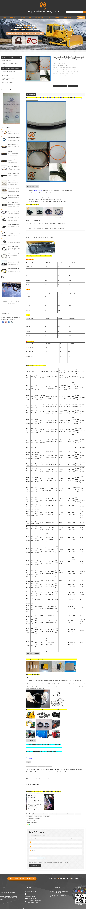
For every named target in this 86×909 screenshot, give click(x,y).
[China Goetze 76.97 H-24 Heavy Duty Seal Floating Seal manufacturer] (4, 175)
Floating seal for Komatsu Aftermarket (10, 63)
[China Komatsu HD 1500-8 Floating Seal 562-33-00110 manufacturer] (4, 204)
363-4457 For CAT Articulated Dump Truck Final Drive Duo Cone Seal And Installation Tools (14, 188)
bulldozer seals (61, 813)
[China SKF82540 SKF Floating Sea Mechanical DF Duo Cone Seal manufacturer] (4, 263)
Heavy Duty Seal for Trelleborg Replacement (8, 79)
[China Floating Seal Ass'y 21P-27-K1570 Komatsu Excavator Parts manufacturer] (4, 146)
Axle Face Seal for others (7, 82)
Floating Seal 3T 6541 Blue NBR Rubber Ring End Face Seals (14, 137)
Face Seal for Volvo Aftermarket (8, 71)
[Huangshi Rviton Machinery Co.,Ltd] (43, 5)
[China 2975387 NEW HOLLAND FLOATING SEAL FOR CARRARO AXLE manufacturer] (4, 219)
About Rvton (13, 17)
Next (21, 105)
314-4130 (59, 97)
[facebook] (3, 322)
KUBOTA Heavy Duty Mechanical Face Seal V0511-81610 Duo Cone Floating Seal (14, 159)
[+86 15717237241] (29, 824)
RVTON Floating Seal (6, 60)
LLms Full (83, 908)
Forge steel (78, 813)
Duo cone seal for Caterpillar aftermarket (33, 50)
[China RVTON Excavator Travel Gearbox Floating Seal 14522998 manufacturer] (4, 153)
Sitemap (74, 908)
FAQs (48, 17)
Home (4, 17)
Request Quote (39, 17)
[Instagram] (9, 322)
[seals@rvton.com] (27, 824)
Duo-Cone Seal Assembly (48, 97)
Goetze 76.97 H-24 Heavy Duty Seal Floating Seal (14, 173)
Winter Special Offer (6, 85)
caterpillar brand (44, 813)
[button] (40, 48)
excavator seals (53, 813)
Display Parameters (60, 86)
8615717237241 (31, 894)
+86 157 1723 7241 (31, 891)
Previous (1, 105)
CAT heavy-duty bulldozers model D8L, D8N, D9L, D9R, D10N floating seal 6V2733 (14, 224)
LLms (78, 908)
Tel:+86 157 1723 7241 (37, 14)
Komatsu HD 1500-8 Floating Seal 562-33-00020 (14, 210)
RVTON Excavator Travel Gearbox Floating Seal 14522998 (14, 151)
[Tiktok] (12, 322)
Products (22, 17)
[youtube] (6, 322)
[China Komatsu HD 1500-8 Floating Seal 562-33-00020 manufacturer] (4, 212)
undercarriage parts (70, 813)
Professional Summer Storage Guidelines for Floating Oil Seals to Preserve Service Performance (17, 301)
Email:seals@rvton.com (48, 14)
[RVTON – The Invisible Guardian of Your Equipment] (43, 34)
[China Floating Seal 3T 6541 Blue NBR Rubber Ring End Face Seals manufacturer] (4, 139)
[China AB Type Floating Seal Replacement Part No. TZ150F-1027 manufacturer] (4, 255)
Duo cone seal (30, 816)
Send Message (35, 865)
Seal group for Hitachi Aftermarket (9, 65)
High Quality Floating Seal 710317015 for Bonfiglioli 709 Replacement (14, 166)
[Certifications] (16, 104)
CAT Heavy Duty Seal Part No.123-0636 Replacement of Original (14, 239)
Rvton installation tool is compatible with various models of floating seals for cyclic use (14, 180)
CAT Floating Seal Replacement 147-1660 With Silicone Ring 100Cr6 (14, 129)
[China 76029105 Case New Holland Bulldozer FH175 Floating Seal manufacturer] (4, 234)
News (30, 17)
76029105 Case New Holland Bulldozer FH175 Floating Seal (14, 231)
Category (22, 50)
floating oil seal (38, 190)
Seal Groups (46, 816)
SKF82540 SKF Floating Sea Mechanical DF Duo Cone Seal (14, 261)
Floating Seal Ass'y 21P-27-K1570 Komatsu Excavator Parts (14, 144)
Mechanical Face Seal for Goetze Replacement (9, 74)
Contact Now (73, 86)
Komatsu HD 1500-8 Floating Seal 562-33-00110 (14, 202)
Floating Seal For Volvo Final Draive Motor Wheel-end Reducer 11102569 (14, 246)
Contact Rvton (67, 17)
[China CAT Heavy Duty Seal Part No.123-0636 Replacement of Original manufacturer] (4, 241)
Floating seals (36, 813)
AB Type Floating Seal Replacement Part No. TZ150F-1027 (14, 253)
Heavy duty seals (38, 816)
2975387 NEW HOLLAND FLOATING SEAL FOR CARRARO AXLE (14, 217)
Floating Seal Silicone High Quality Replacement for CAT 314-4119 (14, 268)
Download (56, 17)
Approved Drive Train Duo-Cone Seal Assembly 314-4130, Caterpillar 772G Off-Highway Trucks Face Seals (57, 838)
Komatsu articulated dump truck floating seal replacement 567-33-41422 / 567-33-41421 (14, 195)
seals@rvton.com (31, 896)
